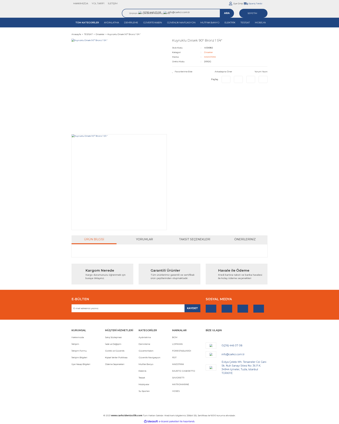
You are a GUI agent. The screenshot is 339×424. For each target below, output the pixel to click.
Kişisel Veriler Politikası (116, 357)
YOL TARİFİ (98, 3)
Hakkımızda (78, 337)
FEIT (174, 357)
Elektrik (142, 371)
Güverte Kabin (146, 350)
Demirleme (144, 344)
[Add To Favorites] (182, 71)
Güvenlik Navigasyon (149, 357)
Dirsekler (208, 52)
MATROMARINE (180, 384)
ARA (227, 13)
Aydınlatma (145, 337)
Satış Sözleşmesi (113, 337)
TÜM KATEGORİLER (87, 22)
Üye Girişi (238, 3)
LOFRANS (177, 344)
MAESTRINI (210, 57)
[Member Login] (230, 3)
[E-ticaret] (169, 421)
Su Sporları (144, 391)
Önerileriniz (245, 239)
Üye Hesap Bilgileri (81, 364)
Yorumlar (144, 239)
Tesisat (142, 377)
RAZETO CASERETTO (183, 371)
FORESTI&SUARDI (181, 350)
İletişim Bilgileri (79, 357)
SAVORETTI (178, 377)
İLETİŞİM (112, 3)
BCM (174, 337)
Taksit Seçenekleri (194, 239)
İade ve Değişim (113, 344)
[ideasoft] (151, 421)
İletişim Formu (79, 350)
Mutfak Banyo (146, 364)
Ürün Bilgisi (94, 239)
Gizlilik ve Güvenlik (114, 350)
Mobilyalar (144, 384)
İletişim (75, 344)
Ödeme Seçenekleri (114, 364)
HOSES (176, 391)
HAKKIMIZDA (80, 3)
